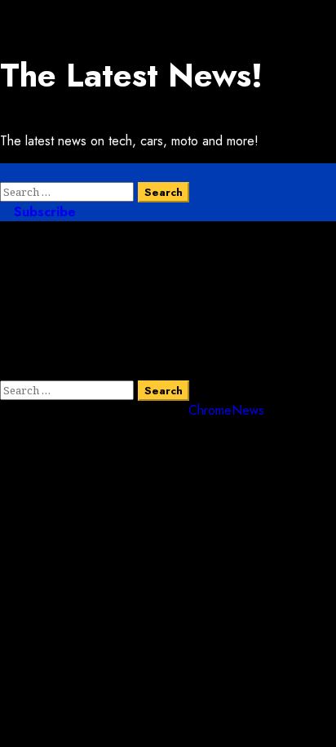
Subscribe (43, 211)
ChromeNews (226, 410)
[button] (5, 172)
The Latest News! (131, 75)
